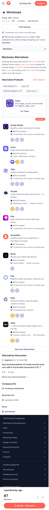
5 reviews (20, 225)
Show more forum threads (14, 377)
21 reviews (21, 307)
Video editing (18, 263)
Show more (31, 91)
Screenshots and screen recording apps (20, 32)
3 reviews (20, 260)
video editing (10, 86)
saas (25, 86)
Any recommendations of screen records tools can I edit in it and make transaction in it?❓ (23, 365)
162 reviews (21, 153)
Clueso (8, 70)
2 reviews (21, 21)
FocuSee (35, 62)
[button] (35, 62)
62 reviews (21, 200)
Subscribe (26, 3)
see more (6, 42)
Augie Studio (26, 64)
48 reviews (21, 332)
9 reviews (20, 244)
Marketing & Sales (20, 203)
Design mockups (36, 203)
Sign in (42, 3)
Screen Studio (31, 70)
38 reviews (21, 175)
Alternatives (7, 49)
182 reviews (21, 131)
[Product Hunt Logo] (8, 3)
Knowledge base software (23, 310)
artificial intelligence (12, 91)
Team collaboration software (24, 156)
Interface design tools (21, 335)
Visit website (24, 27)
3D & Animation (39, 335)
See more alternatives (24, 349)
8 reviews (20, 282)
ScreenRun (19, 67)
